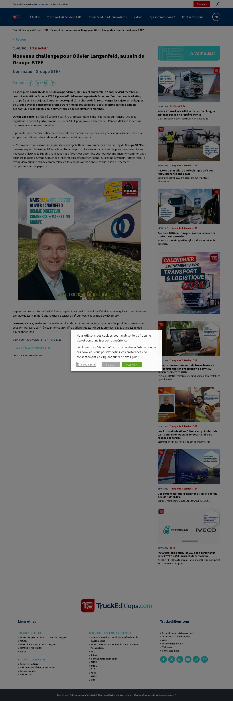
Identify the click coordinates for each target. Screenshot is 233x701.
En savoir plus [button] (86, 364)
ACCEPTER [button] (131, 364)
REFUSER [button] (110, 364)
